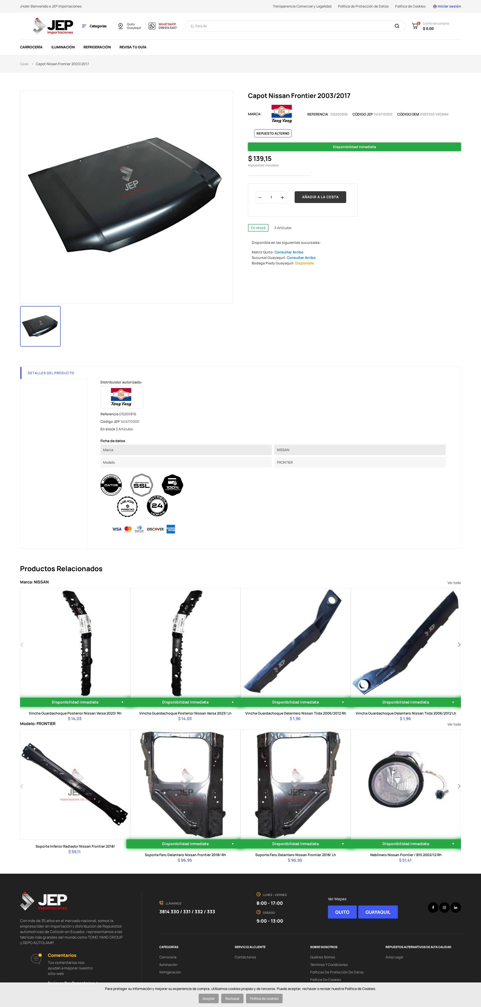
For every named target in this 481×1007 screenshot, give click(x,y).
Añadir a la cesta (320, 196)
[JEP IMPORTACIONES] (53, 25)
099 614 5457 (168, 28)
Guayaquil (134, 28)
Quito (131, 24)
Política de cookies (264, 998)
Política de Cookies (410, 6)
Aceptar (209, 998)
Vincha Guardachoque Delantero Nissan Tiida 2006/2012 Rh (295, 713)
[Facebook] (433, 907)
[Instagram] (444, 907)
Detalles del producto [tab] (51, 373)
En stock (258, 227)
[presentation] (22, 644)
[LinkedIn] (455, 907)
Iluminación (168, 964)
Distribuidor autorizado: (121, 382)
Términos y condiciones (329, 964)
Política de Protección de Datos (363, 6)
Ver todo (454, 582)
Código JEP (362, 114)
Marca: (255, 114)
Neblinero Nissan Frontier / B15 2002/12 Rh (406, 854)
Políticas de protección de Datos (337, 972)
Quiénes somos (322, 957)
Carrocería (167, 957)
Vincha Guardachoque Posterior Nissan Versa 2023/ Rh (75, 713)
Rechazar (232, 998)
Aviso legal (394, 957)
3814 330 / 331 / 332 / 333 (187, 912)
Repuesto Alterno (273, 133)
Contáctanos (245, 957)
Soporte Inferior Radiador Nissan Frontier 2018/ (75, 846)
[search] (397, 26)
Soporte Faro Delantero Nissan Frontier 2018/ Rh (185, 854)
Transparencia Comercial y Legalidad (302, 6)
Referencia (317, 114)
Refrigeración (170, 972)
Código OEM (408, 114)
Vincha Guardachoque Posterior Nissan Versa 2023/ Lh (185, 713)
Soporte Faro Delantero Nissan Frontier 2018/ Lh (295, 854)
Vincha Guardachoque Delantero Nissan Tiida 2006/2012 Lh (406, 713)
